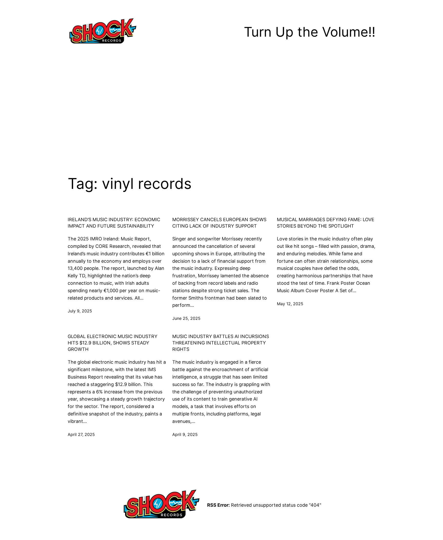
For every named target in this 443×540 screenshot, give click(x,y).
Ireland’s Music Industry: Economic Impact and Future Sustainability (114, 223)
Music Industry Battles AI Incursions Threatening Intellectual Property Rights (220, 343)
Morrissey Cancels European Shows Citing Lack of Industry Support (219, 223)
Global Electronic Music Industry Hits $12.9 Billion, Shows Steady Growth (112, 343)
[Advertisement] (221, 106)
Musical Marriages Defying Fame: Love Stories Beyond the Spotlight (325, 223)
